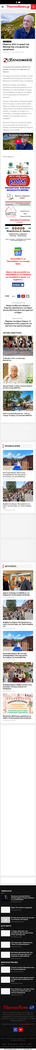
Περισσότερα (20, 1046)
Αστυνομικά (5, 1046)
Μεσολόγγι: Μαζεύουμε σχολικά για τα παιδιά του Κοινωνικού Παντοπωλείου (17, 717)
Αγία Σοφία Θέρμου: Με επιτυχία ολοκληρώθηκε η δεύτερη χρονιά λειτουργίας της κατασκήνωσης (14, 474)
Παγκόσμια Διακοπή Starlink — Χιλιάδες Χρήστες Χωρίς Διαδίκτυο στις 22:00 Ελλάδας (22, 897)
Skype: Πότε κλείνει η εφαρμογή (21, 907)
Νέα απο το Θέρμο (13, 1044)
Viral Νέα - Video (7, 41)
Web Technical (22, 1040)
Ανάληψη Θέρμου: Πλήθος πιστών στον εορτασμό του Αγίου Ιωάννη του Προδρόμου (17, 687)
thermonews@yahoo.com (26, 1024)
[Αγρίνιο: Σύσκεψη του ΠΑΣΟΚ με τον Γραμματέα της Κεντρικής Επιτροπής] (18, 580)
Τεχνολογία (6, 891)
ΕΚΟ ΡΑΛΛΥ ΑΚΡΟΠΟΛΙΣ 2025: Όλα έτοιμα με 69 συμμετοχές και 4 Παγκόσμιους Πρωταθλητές (22, 954)
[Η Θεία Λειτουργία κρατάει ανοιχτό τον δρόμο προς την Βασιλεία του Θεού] (5, 980)
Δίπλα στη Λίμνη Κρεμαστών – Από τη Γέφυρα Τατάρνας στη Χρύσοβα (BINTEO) (17, 414)
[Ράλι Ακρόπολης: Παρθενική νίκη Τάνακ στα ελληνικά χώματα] (5, 945)
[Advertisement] (18, 800)
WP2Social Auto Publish (10, 1049)
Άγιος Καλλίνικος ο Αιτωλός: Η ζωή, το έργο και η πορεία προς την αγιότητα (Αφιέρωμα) (22, 990)
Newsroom (8, 52)
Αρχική (4, 1044)
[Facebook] (15, 1029)
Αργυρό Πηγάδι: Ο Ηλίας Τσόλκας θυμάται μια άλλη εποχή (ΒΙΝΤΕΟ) (17, 387)
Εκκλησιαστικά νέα (9, 962)
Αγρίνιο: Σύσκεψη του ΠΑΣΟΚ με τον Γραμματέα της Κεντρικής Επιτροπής (16, 594)
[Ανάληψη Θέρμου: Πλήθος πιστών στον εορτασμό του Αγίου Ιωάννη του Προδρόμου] (18, 672)
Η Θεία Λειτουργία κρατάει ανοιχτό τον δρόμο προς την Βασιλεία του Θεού (22, 979)
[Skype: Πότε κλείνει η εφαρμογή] (5, 910)
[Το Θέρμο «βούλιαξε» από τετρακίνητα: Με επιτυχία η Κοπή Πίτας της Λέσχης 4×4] (5, 933)
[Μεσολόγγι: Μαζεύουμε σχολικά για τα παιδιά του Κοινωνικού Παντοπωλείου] (18, 703)
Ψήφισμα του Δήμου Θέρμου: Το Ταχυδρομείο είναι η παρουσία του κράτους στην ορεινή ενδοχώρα (18, 323)
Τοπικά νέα (22, 1044)
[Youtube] (21, 1029)
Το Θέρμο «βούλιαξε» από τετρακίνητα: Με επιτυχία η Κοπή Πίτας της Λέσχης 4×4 (22, 932)
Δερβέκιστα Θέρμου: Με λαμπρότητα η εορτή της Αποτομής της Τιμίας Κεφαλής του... (17, 506)
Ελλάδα (13, 1046)
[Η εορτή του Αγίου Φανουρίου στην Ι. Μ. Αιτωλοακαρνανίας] (5, 970)
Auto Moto (6, 926)
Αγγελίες (29, 1044)
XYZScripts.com (28, 1049)
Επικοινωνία (29, 1046)
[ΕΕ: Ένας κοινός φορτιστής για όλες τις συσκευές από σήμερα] (5, 920)
